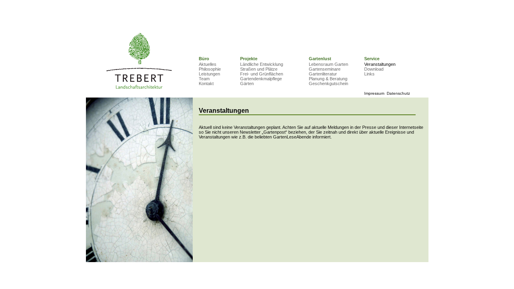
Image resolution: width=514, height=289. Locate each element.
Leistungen (209, 73)
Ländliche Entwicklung (261, 64)
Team (204, 78)
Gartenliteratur (323, 73)
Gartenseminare (325, 69)
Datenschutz (398, 93)
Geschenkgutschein (328, 83)
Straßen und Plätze (258, 69)
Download (373, 69)
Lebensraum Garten (328, 64)
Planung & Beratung (328, 78)
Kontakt (206, 83)
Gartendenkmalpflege (261, 78)
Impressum (374, 93)
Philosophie (210, 69)
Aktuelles (207, 64)
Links (369, 73)
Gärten (247, 83)
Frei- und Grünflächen (261, 73)
